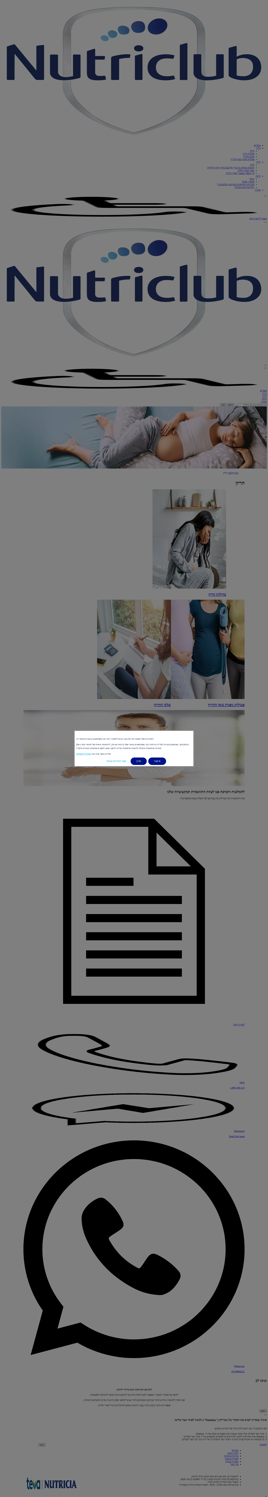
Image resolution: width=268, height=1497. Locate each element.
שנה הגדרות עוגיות (116, 761)
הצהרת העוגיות (83, 754)
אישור (157, 761)
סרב (138, 761)
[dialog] (134, 748)
